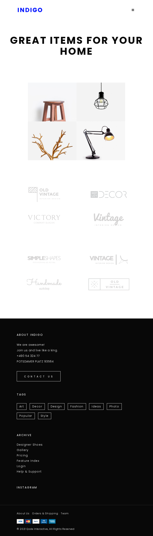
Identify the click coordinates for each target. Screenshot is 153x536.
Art (21, 406)
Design (56, 406)
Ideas (96, 406)
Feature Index (28, 461)
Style (45, 416)
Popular (25, 416)
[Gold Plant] (52, 140)
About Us (23, 513)
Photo (114, 406)
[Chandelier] (100, 102)
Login (21, 466)
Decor (37, 406)
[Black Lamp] (100, 140)
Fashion (76, 406)
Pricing (22, 455)
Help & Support (29, 472)
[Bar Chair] (52, 102)
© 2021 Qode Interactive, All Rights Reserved (46, 529)
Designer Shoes (30, 445)
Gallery (23, 450)
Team (65, 513)
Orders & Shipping (45, 513)
